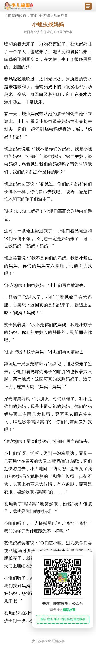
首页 (34, 15)
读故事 (45, 15)
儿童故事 (60, 15)
